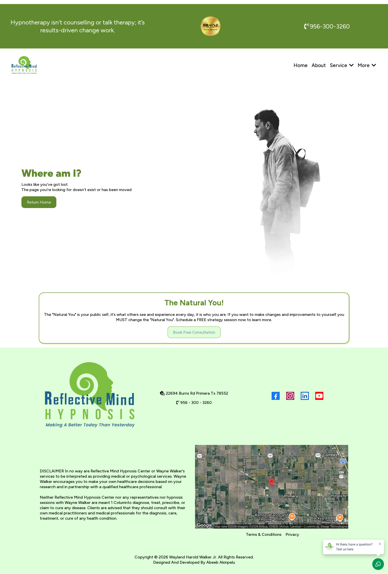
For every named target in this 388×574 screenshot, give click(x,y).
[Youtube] (319, 396)
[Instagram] (290, 396)
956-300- (323, 26)
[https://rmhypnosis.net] (24, 65)
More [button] (364, 65)
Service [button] (339, 65)
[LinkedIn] (304, 396)
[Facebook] (275, 396)
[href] (271, 486)
